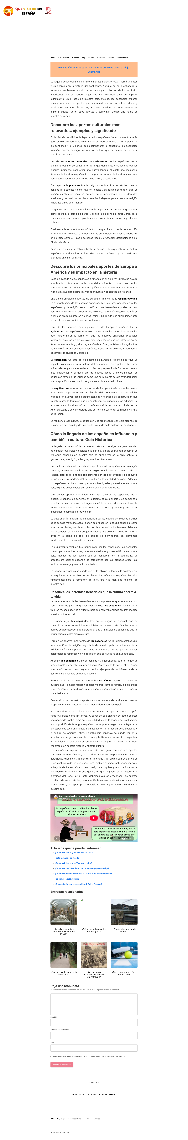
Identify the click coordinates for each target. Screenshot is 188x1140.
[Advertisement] (94, 38)
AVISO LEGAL (94, 1082)
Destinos (101, 58)
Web (52, 1042)
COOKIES (76, 1094)
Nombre (54, 1017)
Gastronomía (122, 58)
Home (52, 58)
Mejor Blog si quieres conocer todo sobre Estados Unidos (75, 1119)
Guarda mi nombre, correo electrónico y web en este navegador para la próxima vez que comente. (89, 1056)
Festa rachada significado (67, 858)
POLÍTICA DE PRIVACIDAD (92, 1094)
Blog (83, 58)
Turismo (75, 58)
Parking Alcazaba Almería (67, 879)
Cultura (91, 58)
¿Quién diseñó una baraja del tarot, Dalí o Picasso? (78, 884)
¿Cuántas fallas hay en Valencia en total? (74, 852)
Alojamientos (63, 58)
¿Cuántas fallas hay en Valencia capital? (73, 863)
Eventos (110, 58)
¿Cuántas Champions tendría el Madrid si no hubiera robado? (83, 873)
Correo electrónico (60, 1030)
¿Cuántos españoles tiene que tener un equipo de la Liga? (82, 868)
